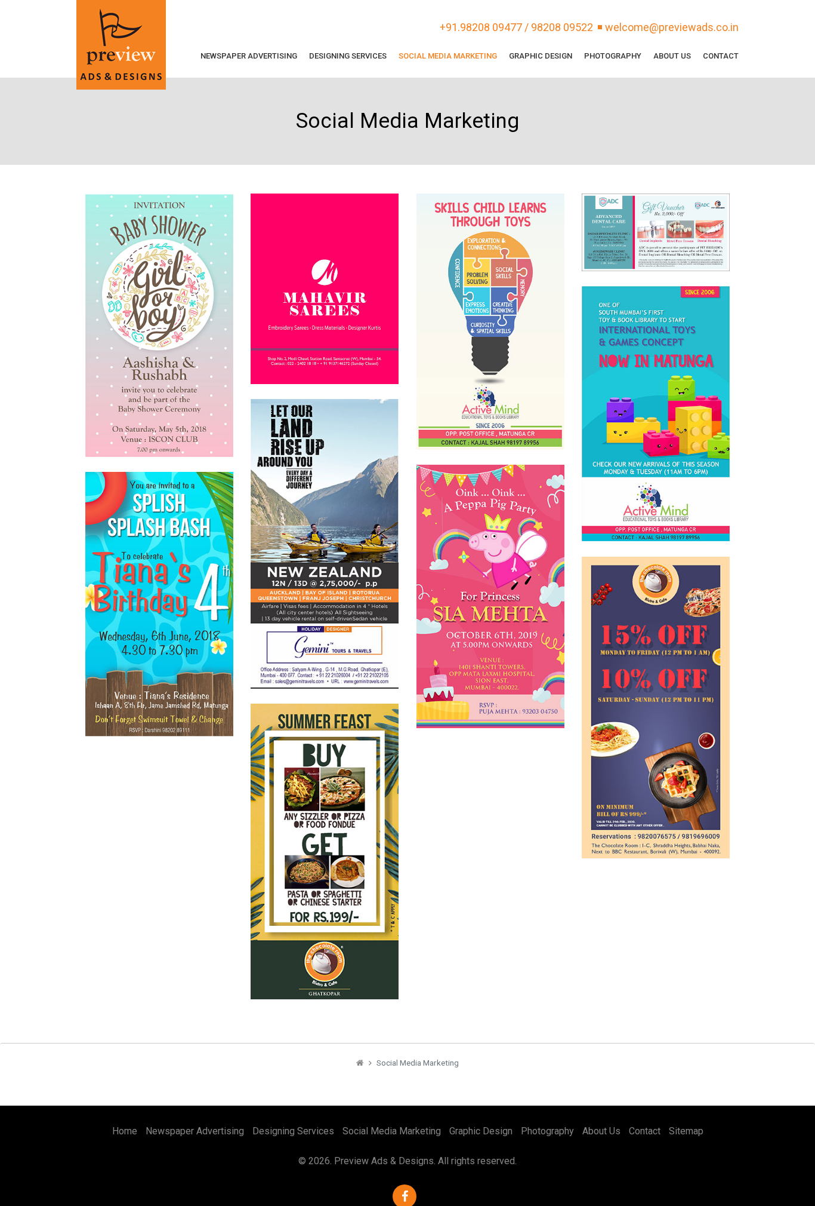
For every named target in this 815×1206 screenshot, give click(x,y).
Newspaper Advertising (248, 55)
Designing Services (348, 55)
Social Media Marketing (448, 55)
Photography (612, 55)
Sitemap (686, 1131)
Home (124, 1131)
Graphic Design (540, 55)
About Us (672, 55)
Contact (721, 55)
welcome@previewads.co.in (672, 27)
